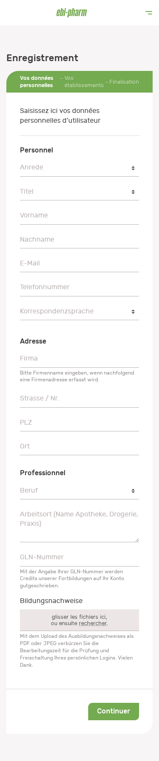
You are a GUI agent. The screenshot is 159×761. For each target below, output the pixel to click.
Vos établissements (84, 82)
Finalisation (124, 82)
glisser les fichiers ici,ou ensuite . (79, 620)
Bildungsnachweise (51, 601)
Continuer (113, 711)
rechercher (92, 623)
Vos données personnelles (36, 82)
